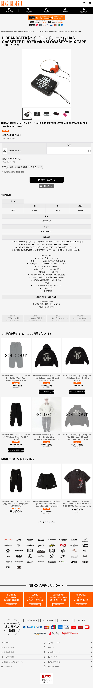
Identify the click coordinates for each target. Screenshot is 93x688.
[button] (46, 10)
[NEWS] (84, 3)
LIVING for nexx (46, 301)
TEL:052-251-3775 (46, 307)
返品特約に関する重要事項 (14, 172)
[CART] (89, 3)
